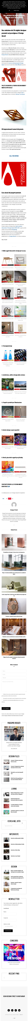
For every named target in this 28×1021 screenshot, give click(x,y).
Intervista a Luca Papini (15, 856)
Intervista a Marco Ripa (15, 850)
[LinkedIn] (19, 1010)
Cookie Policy (16, 10)
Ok (9, 10)
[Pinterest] (16, 1010)
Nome (5, 911)
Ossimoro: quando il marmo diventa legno (14, 616)
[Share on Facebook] (7, 499)
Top (14, 1018)
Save (10, 498)
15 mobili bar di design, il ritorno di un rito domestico (14, 552)
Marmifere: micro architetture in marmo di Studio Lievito (14, 636)
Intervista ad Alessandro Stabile (17, 838)
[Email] (12, 499)
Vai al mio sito (14, 748)
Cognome (6, 918)
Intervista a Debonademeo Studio (17, 844)
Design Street (14, 20)
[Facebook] (9, 1010)
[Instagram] (12, 1010)
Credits (21, 1014)
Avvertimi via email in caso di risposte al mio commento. (14, 698)
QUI (9, 486)
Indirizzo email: (7, 924)
